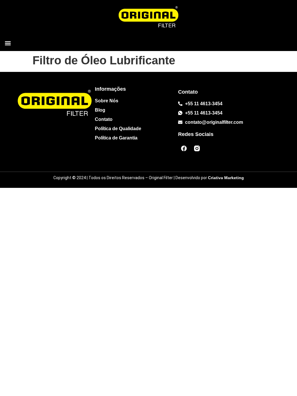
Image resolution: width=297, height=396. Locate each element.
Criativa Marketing (226, 177)
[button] (7, 43)
